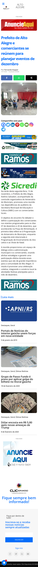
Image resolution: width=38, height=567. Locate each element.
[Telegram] (3, 129)
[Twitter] (8, 125)
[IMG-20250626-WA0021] (19, 172)
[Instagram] (31, 125)
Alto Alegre (20, 6)
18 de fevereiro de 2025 (10, 386)
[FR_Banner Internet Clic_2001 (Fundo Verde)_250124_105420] (19, 158)
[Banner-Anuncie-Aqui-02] (19, 137)
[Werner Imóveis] (19, 146)
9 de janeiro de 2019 (9, 340)
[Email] (26, 125)
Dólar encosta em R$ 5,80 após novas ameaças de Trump (16, 425)
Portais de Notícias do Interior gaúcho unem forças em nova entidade (18, 333)
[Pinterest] (17, 125)
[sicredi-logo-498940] (19, 185)
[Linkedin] (13, 125)
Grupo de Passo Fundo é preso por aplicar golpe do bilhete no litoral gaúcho (17, 379)
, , (14, 371)
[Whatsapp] (22, 125)
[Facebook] (3, 125)
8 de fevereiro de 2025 (10, 432)
